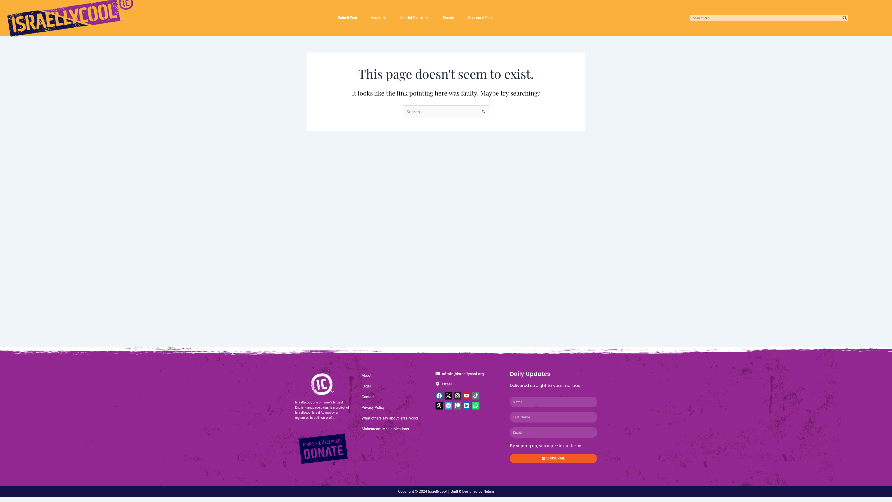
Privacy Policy (373, 407)
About (375, 18)
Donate (448, 18)
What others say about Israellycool (390, 418)
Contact (368, 397)
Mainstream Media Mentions (385, 429)
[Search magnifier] (844, 18)
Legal (366, 386)
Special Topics (411, 18)
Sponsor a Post (480, 18)
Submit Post (347, 18)
